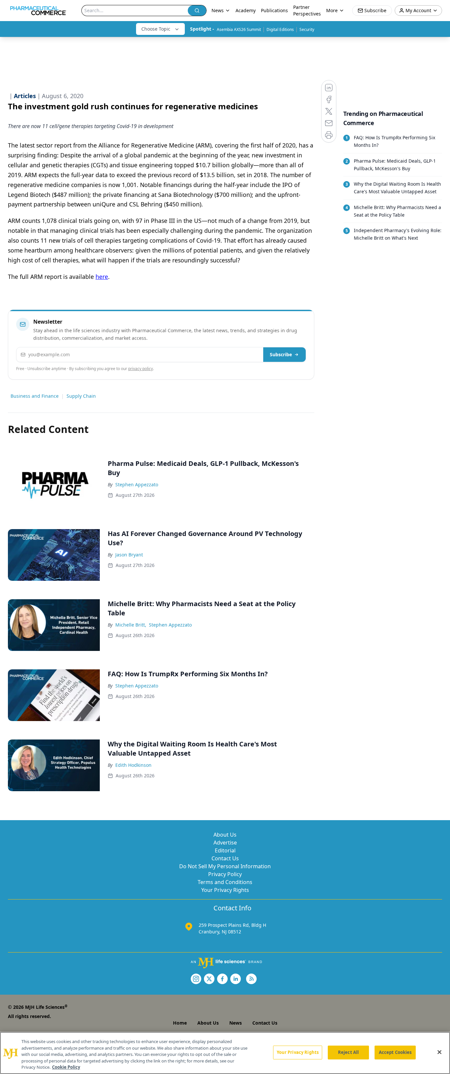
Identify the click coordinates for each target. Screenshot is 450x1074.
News (235, 1023)
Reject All (348, 1052)
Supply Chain (81, 396)
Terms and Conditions (225, 882)
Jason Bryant (129, 554)
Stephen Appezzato (136, 484)
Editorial (225, 850)
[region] (225, 1053)
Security (306, 29)
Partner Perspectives (307, 10)
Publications (274, 10)
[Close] (439, 1052)
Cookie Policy (66, 1067)
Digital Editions (280, 29)
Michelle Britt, (130, 625)
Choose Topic (155, 29)
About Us (225, 834)
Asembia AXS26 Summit (239, 29)
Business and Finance (35, 396)
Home (180, 1023)
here (102, 277)
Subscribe (281, 354)
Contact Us (225, 858)
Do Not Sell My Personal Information (225, 866)
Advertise (225, 842)
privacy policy (140, 368)
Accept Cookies (395, 1052)
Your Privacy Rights (225, 890)
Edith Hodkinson (133, 765)
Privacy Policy (225, 874)
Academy (246, 10)
